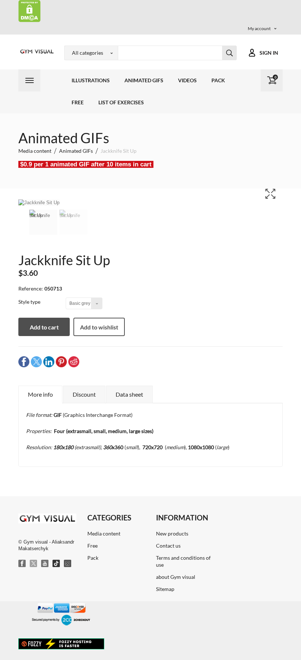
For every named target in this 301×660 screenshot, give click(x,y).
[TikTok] (56, 564)
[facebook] (23, 361)
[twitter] (36, 361)
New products (172, 533)
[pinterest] (61, 361)
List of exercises (121, 102)
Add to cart (44, 327)
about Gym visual (175, 577)
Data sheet (129, 394)
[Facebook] (22, 564)
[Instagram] (68, 564)
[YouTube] (45, 564)
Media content (103, 533)
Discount (84, 394)
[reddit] (73, 361)
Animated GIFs (143, 80)
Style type (29, 302)
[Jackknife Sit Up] (43, 222)
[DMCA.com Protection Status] (29, 10)
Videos (187, 80)
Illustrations (91, 80)
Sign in (269, 53)
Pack (218, 80)
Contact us (168, 545)
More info (40, 394)
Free (78, 102)
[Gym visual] (35, 51)
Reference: (30, 288)
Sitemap (165, 589)
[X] (34, 564)
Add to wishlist (99, 327)
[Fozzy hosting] (61, 643)
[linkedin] (48, 361)
